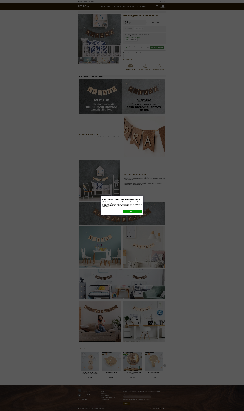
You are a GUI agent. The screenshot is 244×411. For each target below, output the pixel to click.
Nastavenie (117, 212)
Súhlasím (132, 212)
